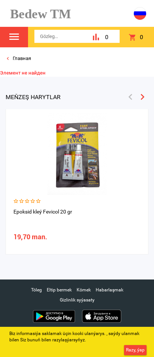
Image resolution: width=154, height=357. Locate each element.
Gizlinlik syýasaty (77, 300)
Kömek (84, 290)
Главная (21, 58)
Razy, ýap (135, 350)
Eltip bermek (59, 290)
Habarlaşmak (109, 290)
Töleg (36, 290)
